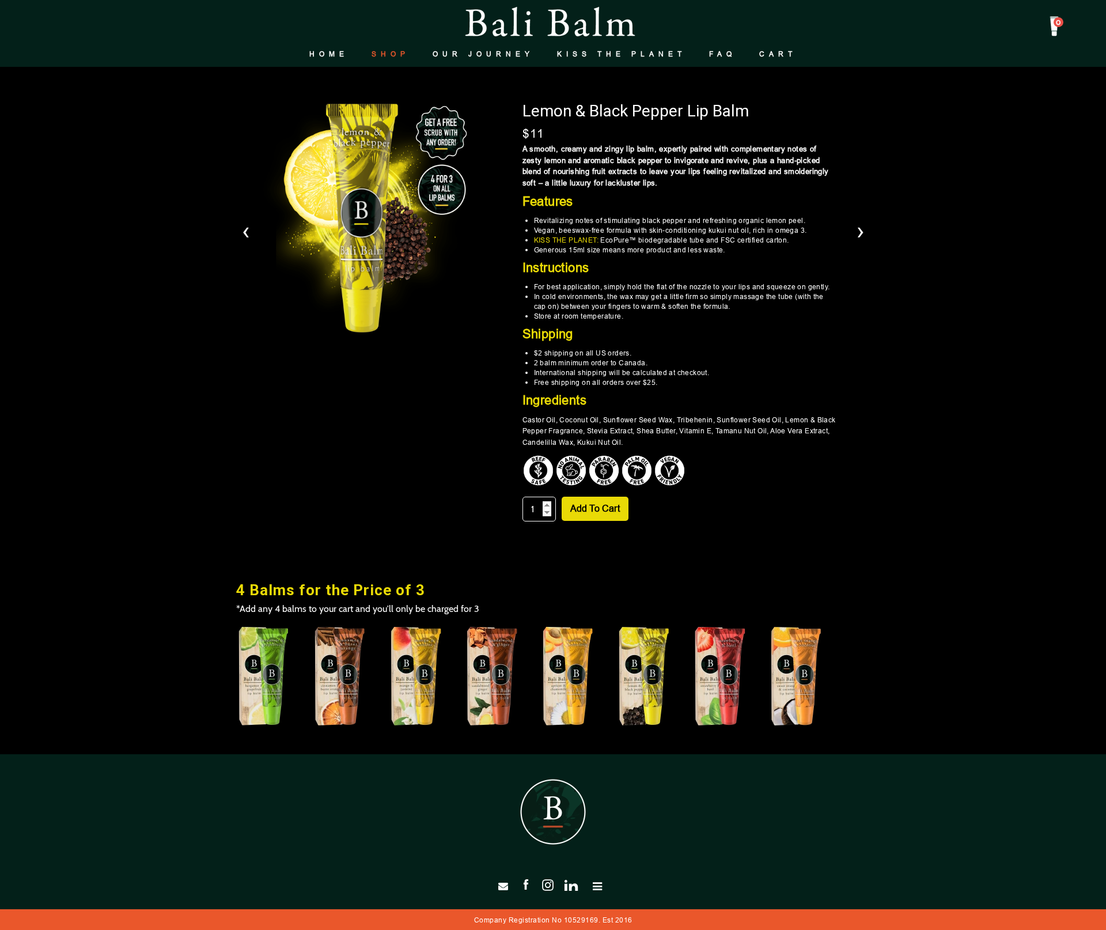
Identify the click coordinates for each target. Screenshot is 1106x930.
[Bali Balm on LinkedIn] (575, 884)
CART (778, 54)
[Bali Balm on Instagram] (548, 884)
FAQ (722, 54)
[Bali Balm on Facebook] (526, 884)
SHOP (391, 54)
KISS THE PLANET (621, 54)
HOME (329, 54)
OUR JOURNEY (483, 54)
